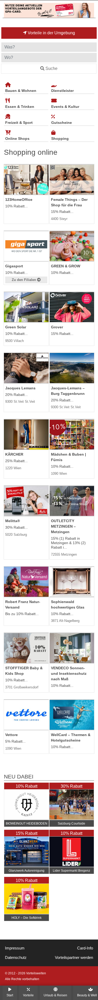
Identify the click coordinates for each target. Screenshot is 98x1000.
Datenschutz (16, 957)
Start (10, 995)
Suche (51, 68)
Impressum (15, 948)
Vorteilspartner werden (74, 957)
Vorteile (28, 995)
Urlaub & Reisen (55, 995)
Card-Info (85, 948)
